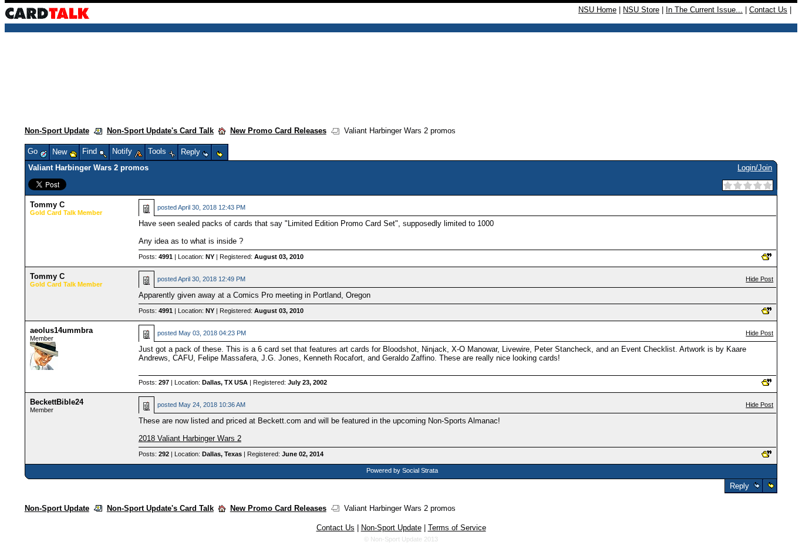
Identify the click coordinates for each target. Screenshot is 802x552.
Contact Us (768, 9)
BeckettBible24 (56, 402)
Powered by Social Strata (402, 470)
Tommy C (47, 204)
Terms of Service (457, 527)
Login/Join (754, 167)
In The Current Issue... (704, 9)
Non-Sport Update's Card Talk (160, 130)
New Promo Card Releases (278, 130)
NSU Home (597, 9)
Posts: (156, 256)
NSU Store (641, 9)
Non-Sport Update (57, 130)
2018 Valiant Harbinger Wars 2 (190, 438)
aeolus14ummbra (61, 330)
